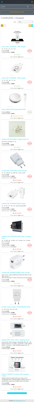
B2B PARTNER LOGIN (17, 12)
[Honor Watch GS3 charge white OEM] (17, 99)
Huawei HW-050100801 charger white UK (15, 139)
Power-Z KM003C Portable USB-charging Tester (15, 375)
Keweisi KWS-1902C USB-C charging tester (15, 340)
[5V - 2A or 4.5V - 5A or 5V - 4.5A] (17, 297)
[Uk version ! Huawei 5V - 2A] (17, 129)
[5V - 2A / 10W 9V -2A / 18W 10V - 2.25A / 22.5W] (17, 160)
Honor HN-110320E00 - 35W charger (14, 47)
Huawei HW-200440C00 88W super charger (16, 272)
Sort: (15, 22)
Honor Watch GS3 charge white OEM (14, 109)
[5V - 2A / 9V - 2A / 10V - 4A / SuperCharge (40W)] (17, 193)
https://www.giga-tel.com (19, 400)
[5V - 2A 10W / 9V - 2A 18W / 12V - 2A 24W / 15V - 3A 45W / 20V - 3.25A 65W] (17, 226)
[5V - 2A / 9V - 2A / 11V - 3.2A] (17, 37)
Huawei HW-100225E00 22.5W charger (14, 171)
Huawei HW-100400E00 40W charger (14, 203)
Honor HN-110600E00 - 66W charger (14, 78)
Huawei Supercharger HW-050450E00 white (16, 307)
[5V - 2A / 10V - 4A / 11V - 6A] (17, 68)
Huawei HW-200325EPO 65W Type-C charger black (16, 237)
